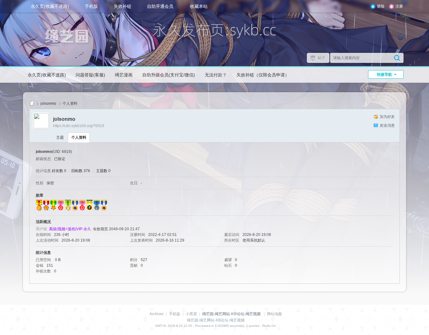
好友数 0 (59, 171)
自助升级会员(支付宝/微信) (168, 74)
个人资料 (78, 137)
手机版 (91, 6)
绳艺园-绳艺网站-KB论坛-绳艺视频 (31, 103)
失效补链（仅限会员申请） (262, 74)
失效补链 (122, 6)
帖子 (321, 58)
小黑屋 (191, 314)
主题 (60, 137)
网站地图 (274, 314)
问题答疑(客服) (90, 74)
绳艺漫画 (124, 74)
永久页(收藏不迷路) (50, 6)
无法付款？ (216, 74)
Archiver (156, 314)
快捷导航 (384, 74)
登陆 (380, 6)
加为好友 (387, 116)
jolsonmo (48, 103)
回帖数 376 (80, 171)
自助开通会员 (160, 6)
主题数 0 (103, 171)
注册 (399, 6)
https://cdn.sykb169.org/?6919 (78, 126)
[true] (397, 58)
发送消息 (387, 125)
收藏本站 (199, 6)
